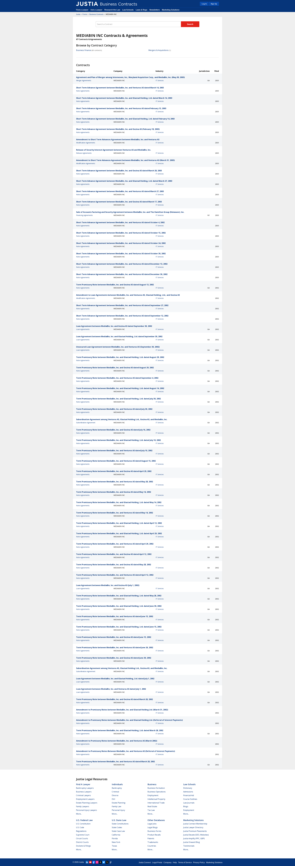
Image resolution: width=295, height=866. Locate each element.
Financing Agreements (84, 215)
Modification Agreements (85, 143)
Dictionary (187, 788)
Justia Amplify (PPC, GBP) (194, 838)
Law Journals (188, 802)
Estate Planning (118, 802)
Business (152, 784)
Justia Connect (145, 862)
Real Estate (152, 806)
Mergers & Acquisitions (158, 50)
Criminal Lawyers (83, 795)
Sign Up (214, 4)
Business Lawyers (83, 791)
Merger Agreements (83, 80)
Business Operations (157, 791)
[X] (107, 862)
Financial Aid (188, 795)
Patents (151, 838)
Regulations (81, 831)
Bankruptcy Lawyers (85, 788)
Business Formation (156, 788)
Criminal (115, 791)
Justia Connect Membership (195, 823)
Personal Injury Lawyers (86, 810)
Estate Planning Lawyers (86, 802)
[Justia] (87, 4)
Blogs (185, 806)
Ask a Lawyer (96, 10)
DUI (113, 799)
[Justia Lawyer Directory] (110, 862)
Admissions (188, 791)
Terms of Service (185, 862)
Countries (152, 846)
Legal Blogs (153, 827)
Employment (153, 795)
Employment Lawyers (85, 799)
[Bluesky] (103, 862)
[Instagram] (97, 862)
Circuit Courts (82, 838)
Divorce (115, 795)
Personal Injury (118, 810)
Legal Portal (157, 862)
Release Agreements (84, 153)
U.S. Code (80, 827)
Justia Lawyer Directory (193, 827)
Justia (78, 14)
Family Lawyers (82, 806)
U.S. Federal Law (84, 820)
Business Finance (83, 50)
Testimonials (188, 846)
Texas (114, 846)
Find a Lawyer (82, 10)
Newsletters (154, 10)
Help (175, 862)
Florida (115, 838)
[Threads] (100, 862)
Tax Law (151, 810)
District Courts (82, 842)
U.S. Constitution (83, 823)
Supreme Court (82, 835)
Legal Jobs (152, 823)
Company (167, 862)
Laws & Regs (141, 10)
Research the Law (112, 10)
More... (79, 814)
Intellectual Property (156, 799)
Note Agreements (83, 91)
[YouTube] (90, 862)
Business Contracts (96, 14)
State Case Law (118, 831)
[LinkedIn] (87, 862)
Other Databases (156, 820)
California (116, 835)
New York (116, 842)
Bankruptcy (117, 788)
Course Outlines (190, 799)
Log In (204, 4)
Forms (85, 14)
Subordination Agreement (85, 422)
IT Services (160, 80)
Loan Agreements (83, 329)
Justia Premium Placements (195, 831)
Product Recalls (154, 835)
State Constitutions (120, 823)
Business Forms (154, 831)
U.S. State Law (119, 820)
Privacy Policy (199, 862)
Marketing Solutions (170, 10)
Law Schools (128, 10)
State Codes (117, 827)
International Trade (156, 802)
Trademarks (153, 842)
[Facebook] (93, 862)
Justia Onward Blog (191, 842)
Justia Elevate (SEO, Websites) (196, 835)
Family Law (116, 806)
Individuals (117, 784)
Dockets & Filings (83, 846)
